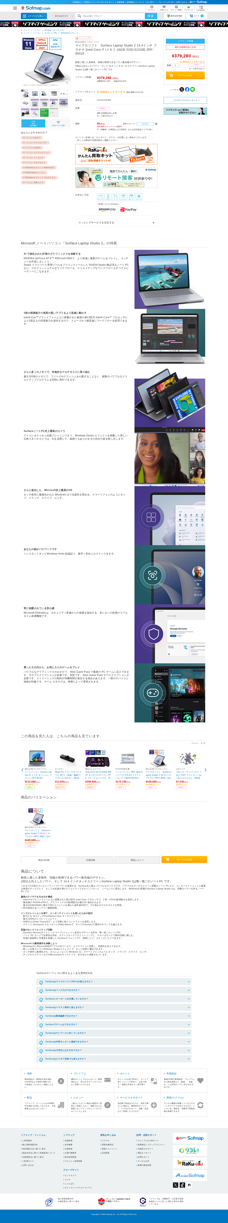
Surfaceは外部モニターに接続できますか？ (67, 1041)
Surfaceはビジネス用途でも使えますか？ (65, 1059)
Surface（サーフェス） (55, 30)
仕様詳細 (90, 860)
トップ (26, 30)
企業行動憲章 (70, 1153)
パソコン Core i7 (32, 138)
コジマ (67, 1180)
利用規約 (76, 2)
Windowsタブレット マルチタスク (40, 177)
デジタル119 (143, 1161)
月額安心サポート (145, 1149)
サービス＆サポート (105, 2)
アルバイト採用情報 (73, 1161)
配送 (29, 1097)
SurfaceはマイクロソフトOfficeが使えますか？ (69, 981)
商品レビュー (137, 860)
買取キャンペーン (109, 1149)
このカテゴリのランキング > (186, 100)
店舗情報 (121, 2)
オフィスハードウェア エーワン (78, 1188)
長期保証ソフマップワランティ (151, 1145)
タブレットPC (51, 33)
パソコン (37, 30)
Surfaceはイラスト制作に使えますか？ (64, 1007)
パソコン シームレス (34, 158)
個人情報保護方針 (30, 1145)
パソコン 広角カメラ (34, 182)
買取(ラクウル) (174, 1097)
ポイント (125, 1073)
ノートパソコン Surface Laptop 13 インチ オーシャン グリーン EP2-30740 (38, 775)
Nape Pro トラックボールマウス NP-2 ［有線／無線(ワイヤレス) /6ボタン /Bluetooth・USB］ (68, 775)
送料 (29, 1073)
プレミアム (80, 1073)
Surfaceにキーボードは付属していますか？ (67, 999)
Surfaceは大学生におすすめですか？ (63, 1050)
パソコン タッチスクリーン (37, 153)
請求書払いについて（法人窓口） (141, 2)
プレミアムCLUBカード (148, 1141)
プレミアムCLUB (165, 2)
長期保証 (171, 1073)
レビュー (79, 1097)
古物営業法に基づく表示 (33, 1157)
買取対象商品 (107, 1145)
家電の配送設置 (144, 1165)
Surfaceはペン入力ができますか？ (62, 990)
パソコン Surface (33, 148)
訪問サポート (143, 1157)
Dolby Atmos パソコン (35, 172)
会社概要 (68, 1145)
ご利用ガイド (89, 2)
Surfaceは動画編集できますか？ (61, 1016)
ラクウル (106, 1141)
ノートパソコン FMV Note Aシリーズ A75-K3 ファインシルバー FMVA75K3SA (129, 775)
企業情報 (68, 1149)
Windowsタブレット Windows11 (39, 167)
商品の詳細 (43, 860)
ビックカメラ (70, 1175)
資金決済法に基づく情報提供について (38, 1153)
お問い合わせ (182, 2)
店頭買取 (106, 1153)
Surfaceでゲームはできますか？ (61, 1024)
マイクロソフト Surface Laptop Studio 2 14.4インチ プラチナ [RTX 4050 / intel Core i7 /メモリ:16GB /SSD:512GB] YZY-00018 (159, 775)
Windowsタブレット (70, 33)
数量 (169, 65)
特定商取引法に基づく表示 (34, 1149)
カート (198, 16)
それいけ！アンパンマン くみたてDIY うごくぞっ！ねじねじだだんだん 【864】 (189, 775)
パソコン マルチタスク (35, 163)
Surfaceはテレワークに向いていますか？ (65, 1033)
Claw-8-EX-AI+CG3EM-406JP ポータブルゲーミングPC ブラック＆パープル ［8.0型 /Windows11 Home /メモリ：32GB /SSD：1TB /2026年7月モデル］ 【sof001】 (98, 775)
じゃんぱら (69, 1184)
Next (205, 769)
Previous (22, 769)
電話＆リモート (144, 1153)
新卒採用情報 (70, 1157)
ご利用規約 (27, 1141)
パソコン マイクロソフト (36, 143)
